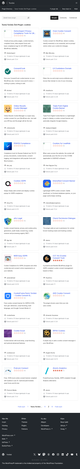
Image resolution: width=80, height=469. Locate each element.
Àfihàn (23, 419)
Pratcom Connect (21, 368)
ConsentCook (19, 68)
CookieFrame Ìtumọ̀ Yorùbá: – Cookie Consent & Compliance (25, 294)
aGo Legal (18, 218)
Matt (4, 439)
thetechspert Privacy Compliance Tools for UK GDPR (24, 32)
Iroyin (4, 422)
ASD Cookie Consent (61, 293)
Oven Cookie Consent (62, 31)
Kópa (62, 419)
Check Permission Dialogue (64, 218)
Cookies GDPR (20, 181)
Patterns (24, 429)
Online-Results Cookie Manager (20, 107)
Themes (24, 422)
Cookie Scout (19, 331)
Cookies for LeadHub (61, 143)
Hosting (5, 426)
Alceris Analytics (60, 368)
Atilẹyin (43, 422)
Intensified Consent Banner (64, 181)
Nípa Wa (5, 419)
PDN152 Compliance (22, 143)
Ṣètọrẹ (63, 426)
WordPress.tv (47, 429)
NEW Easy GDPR (20, 256)
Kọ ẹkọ (43, 419)
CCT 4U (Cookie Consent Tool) (59, 257)
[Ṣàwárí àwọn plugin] (28, 18)
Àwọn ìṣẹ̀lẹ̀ (64, 422)
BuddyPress (7, 446)
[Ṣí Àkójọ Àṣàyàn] (77, 3)
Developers (45, 426)
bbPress (6, 442)
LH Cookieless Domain (62, 68)
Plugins (23, 426)
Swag (63, 429)
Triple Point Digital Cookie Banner (60, 107)
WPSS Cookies (59, 331)
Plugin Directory (7, 9)
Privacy (4, 429)
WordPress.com (8, 435)
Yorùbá (9, 455)
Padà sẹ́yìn (21, 406)
